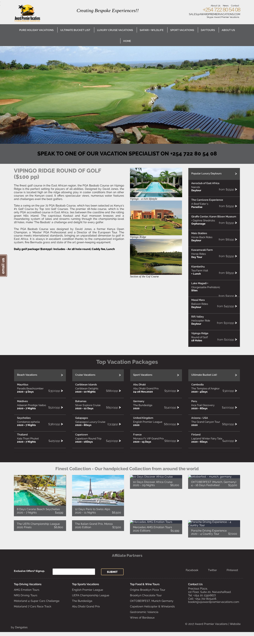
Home (127, 41)
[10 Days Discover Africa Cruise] (156, 482)
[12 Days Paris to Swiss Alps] (98, 495)
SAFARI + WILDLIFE (152, 30)
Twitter (212, 570)
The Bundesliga (82, 600)
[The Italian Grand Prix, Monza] (98, 525)
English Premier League (87, 589)
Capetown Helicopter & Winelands (152, 606)
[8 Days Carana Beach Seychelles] (40, 495)
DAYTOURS (208, 30)
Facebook (192, 570)
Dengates (21, 627)
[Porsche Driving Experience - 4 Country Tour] (214, 529)
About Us (215, 5)
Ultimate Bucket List (75, 30)
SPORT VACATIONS (182, 30)
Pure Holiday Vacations (36, 30)
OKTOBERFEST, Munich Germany (151, 600)
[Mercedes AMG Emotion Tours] (156, 527)
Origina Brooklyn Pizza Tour (147, 589)
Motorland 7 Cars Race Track (32, 606)
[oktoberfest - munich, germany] (214, 482)
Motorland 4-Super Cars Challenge (36, 600)
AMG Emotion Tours (26, 589)
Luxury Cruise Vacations (115, 30)
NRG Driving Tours (25, 595)
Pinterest (232, 570)
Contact (235, 5)
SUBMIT (112, 571)
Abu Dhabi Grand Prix (86, 606)
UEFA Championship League (90, 595)
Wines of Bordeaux (142, 617)
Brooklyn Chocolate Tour (146, 595)
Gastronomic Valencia (144, 612)
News (225, 5)
